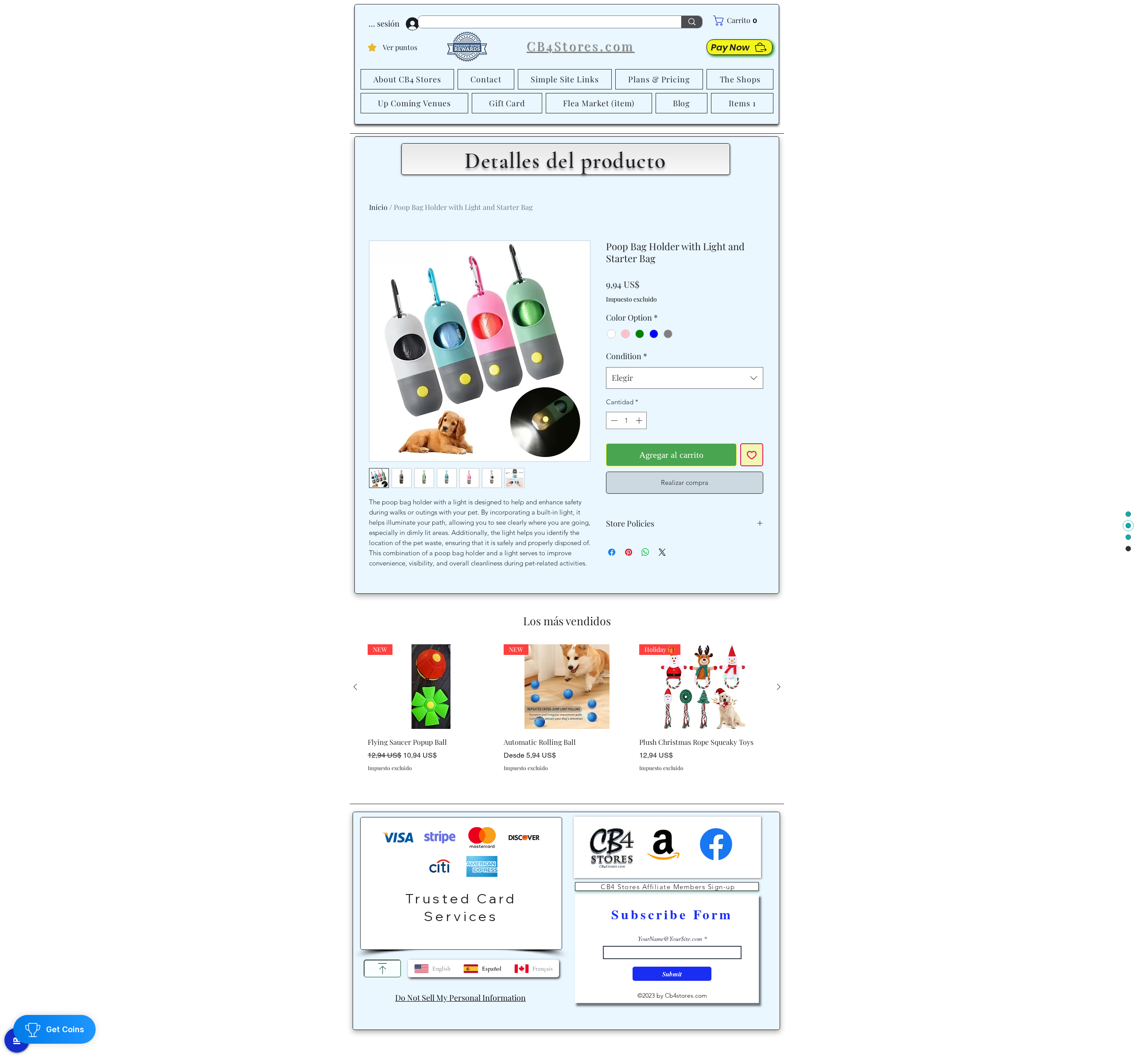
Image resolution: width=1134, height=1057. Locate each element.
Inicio (378, 207)
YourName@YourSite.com (670, 952)
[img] (610, 882)
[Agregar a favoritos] (751, 477)
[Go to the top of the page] (382, 982)
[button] (743, 20)
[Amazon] (663, 857)
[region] (461, 896)
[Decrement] (613, 443)
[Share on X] (662, 575)
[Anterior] (355, 699)
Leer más (668, 322)
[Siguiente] (778, 699)
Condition (626, 379)
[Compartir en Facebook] (611, 575)
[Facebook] (716, 857)
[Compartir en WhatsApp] (645, 575)
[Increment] (640, 443)
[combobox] (684, 401)
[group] (567, 734)
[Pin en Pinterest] (628, 575)
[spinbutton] (626, 443)
